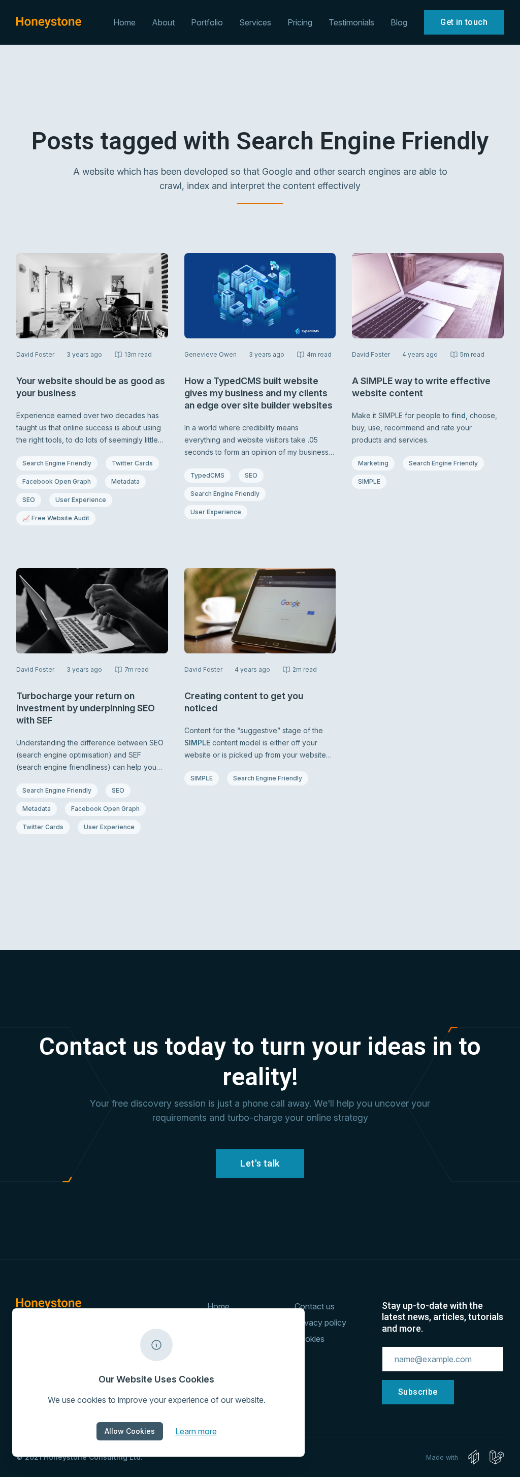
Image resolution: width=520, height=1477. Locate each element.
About (163, 22)
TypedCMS (210, 475)
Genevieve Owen (210, 354)
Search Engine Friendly (56, 463)
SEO (31, 499)
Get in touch (464, 22)
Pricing (299, 22)
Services (255, 22)
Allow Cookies (130, 1431)
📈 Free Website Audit (55, 518)
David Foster (35, 354)
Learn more (196, 1431)
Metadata (128, 481)
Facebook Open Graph (56, 481)
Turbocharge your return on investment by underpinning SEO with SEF (85, 708)
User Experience (80, 499)
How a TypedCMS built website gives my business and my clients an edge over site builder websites (258, 393)
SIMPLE (372, 481)
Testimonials (351, 22)
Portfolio (207, 22)
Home (124, 22)
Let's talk (260, 1163)
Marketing (376, 463)
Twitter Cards (132, 463)
